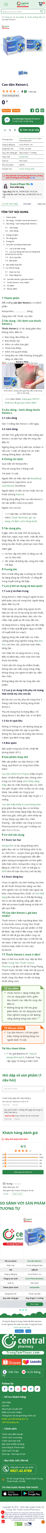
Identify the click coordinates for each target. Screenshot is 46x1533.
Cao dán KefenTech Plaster (15, 773)
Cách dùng (13, 231)
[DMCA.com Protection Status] (18, 1524)
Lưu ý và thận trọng (17, 248)
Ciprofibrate (8, 485)
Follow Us (7, 1383)
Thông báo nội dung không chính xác (19, 1415)
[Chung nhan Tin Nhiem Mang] (28, 1524)
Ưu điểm (10, 285)
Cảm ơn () (17, 1194)
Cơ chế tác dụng (12, 268)
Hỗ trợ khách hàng (15, 1397)
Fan (13, 1372)
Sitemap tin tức (18, 1454)
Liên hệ (5, 1405)
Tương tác (10, 241)
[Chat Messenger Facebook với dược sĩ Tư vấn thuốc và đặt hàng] (7, 123)
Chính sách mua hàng (12, 1437)
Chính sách (10, 1428)
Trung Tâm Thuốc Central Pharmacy (23, 1509)
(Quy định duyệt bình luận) (16, 1139)
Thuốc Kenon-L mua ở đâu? (18, 282)
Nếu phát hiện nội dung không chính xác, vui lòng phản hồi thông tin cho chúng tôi (24, 177)
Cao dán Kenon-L (34, 1261)
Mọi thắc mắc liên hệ (16, 1460)
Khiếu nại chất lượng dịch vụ (15, 1418)
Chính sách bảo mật (22, 1327)
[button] (20, 1310)
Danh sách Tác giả (10, 1450)
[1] (38, 1018)
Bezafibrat (36, 478)
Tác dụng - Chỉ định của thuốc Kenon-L (21, 220)
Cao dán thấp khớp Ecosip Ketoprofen (21, 804)
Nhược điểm (12, 289)
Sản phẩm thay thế (14, 265)
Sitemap (6, 1454)
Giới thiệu (6, 1402)
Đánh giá (41, 204)
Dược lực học (14, 272)
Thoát (28, 1331)
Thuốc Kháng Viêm (27, 169)
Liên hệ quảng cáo (10, 1422)
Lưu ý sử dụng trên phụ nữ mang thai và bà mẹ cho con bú (22, 253)
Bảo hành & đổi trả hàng (13, 1444)
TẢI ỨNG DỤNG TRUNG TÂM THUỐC (20, 1487)
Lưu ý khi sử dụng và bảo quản (18, 244)
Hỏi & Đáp (27, 204)
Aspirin (19, 494)
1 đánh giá (32, 91)
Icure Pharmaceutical (28, 138)
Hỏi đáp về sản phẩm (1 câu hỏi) (22, 1077)
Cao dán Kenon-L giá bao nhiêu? (20, 279)
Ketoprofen (23, 157)
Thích (5, 1105)
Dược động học (15, 275)
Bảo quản (13, 260)
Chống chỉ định (12, 235)
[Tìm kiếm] (41, 11)
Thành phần (11, 217)
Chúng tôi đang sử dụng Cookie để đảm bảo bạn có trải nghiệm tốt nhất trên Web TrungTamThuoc (21, 1324)
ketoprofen (34, 1287)
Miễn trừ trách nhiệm (12, 1412)
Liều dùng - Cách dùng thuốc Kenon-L (21, 223)
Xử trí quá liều (15, 257)
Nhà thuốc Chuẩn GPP (12, 1409)
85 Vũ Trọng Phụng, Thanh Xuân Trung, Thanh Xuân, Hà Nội (25, 1480)
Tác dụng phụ (11, 238)
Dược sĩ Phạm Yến (20, 184)
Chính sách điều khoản (12, 1434)
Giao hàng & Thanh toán (13, 1447)
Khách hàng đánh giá (20, 1132)
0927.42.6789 (21, 1470)
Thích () (7, 1119)
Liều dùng (13, 227)
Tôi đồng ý (19, 1331)
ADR (4, 871)
